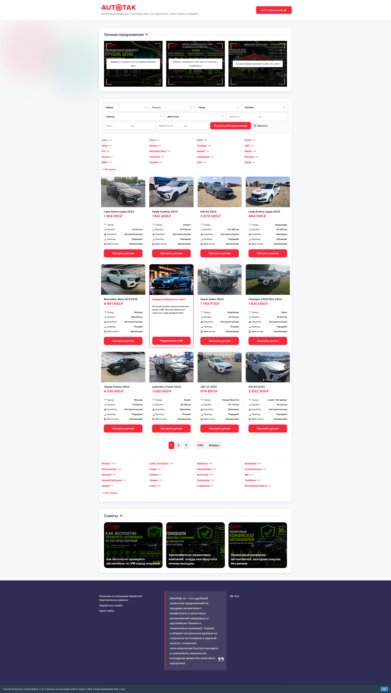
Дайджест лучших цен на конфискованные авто (133, 63)
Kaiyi (199, 162)
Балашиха (202, 463)
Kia (103, 151)
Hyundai (153, 162)
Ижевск (106, 485)
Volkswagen (203, 156)
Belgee (248, 151)
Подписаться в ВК (171, 340)
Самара (153, 474)
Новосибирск (204, 469)
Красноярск (203, 480)
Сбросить (262, 125)
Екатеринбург (109, 469)
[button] (274, 10)
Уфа (247, 474)
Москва (106, 463)
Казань (153, 469)
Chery (152, 140)
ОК (384, 689)
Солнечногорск (253, 469)
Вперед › (214, 445)
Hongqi (105, 156)
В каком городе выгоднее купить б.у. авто (258, 63)
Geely (200, 140)
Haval (105, 145)
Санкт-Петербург (159, 463)
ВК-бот (234, 596)
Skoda (248, 162)
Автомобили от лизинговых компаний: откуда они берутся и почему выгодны (193, 559)
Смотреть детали (123, 253)
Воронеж (106, 474)
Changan (202, 145)
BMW (104, 162)
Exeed (248, 140)
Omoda (153, 145)
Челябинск (250, 480)
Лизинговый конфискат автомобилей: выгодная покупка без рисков (255, 559)
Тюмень (153, 480)
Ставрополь (203, 485)
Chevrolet (154, 156)
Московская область (256, 485)
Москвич (249, 156)
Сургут (153, 485)
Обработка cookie (111, 605)
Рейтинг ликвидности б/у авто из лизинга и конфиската (195, 63)
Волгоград (202, 474)
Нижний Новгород (112, 480)
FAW (247, 145)
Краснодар (251, 463)
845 (200, 445)
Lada (104, 140)
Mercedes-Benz (157, 151)
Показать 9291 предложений (230, 125)
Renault (201, 151)
